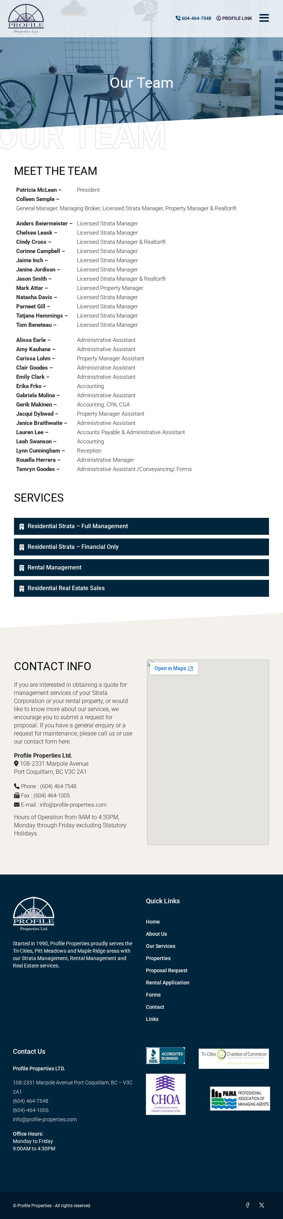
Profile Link (236, 18)
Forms (153, 995)
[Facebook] (249, 1205)
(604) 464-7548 (30, 1101)
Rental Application (167, 983)
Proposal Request (167, 970)
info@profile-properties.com (45, 1119)
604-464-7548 (196, 18)
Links (152, 1019)
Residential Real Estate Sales (66, 588)
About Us (156, 934)
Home (153, 922)
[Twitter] (263, 1205)
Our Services (160, 946)
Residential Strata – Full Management (78, 526)
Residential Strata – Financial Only (73, 546)
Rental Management (54, 567)
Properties (158, 958)
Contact (155, 1007)
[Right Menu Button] (264, 19)
